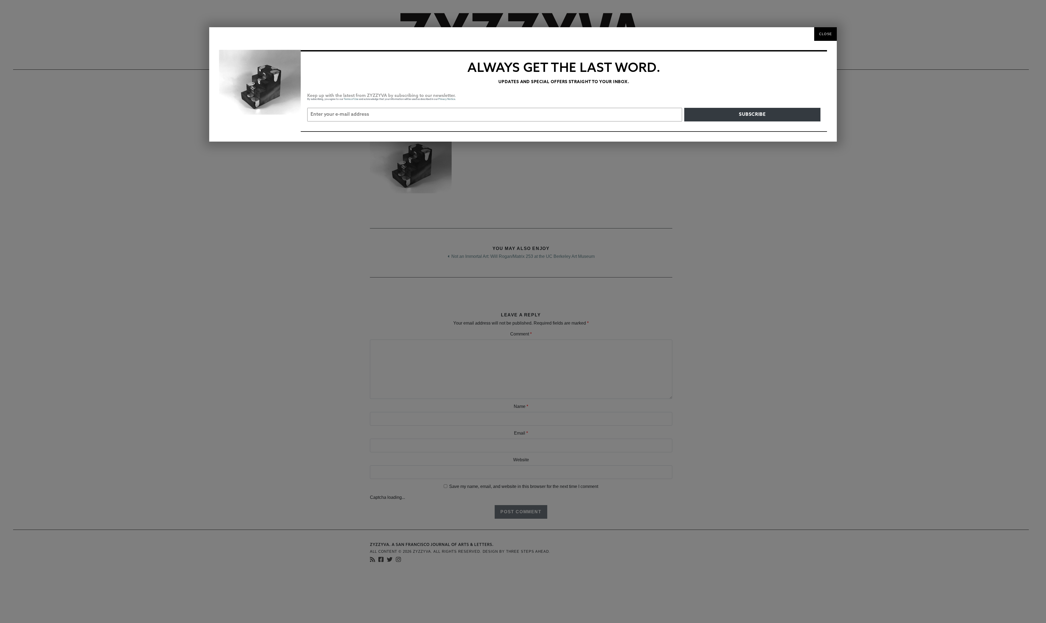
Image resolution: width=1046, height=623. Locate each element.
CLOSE (825, 34)
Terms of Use (351, 99)
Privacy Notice (446, 99)
